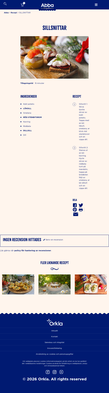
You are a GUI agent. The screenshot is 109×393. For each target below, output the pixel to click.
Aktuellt (54, 331)
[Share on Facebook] (75, 205)
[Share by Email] (75, 214)
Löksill (27, 108)
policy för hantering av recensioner (32, 250)
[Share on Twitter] (81, 205)
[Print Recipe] (81, 209)
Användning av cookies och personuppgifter (54, 354)
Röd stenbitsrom (32, 117)
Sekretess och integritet (54, 342)
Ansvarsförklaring (54, 348)
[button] (75, 209)
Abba (6, 13)
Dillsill (27, 130)
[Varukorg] (22, 4)
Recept (14, 13)
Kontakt (54, 336)
